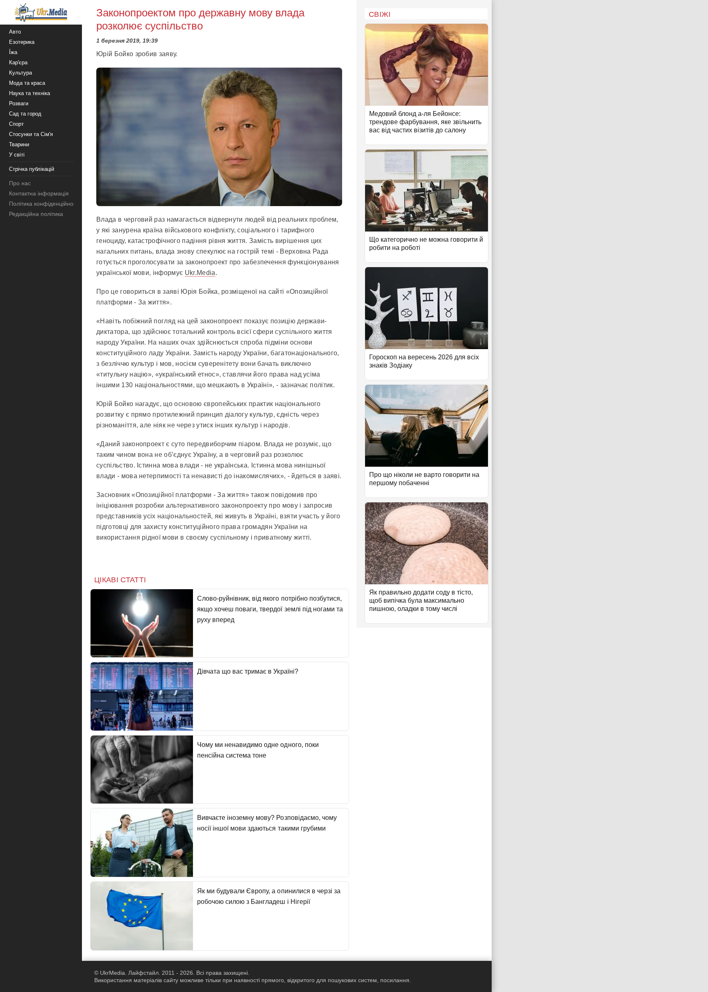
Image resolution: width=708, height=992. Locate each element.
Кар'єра (18, 62)
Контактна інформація (39, 193)
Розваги (18, 103)
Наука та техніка (29, 93)
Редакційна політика (36, 214)
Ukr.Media (200, 272)
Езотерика (21, 42)
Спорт (16, 124)
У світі (17, 155)
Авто (15, 32)
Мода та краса (27, 83)
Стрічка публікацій (31, 169)
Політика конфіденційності (44, 203)
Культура (20, 73)
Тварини (19, 144)
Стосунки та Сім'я (31, 134)
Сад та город (25, 114)
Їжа (13, 52)
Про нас (20, 183)
